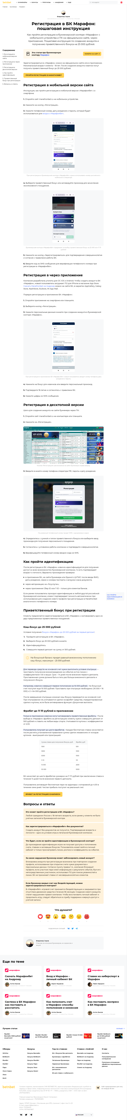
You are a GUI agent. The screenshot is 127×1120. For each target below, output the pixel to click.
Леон (4, 1075)
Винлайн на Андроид (85, 1053)
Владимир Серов (63, 16)
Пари (4, 1067)
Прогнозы (46, 2)
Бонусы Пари (32, 1064)
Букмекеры (22, 2)
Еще (69, 2)
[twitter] (26, 1115)
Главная (5, 7)
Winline (5, 1053)
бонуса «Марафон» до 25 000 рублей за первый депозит (68, 632)
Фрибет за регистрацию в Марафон (43, 794)
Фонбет (5, 1060)
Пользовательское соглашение (109, 1058)
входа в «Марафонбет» (53, 113)
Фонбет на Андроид (84, 1064)
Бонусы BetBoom (33, 1057)
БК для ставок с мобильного (62, 1073)
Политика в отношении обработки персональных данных (111, 1064)
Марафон (22, 7)
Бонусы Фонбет (33, 1060)
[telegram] (31, 1115)
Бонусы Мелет (32, 1071)
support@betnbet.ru (32, 1105)
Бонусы (35, 2)
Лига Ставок (7, 1071)
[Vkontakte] (69, 929)
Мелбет (5, 1064)
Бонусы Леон (32, 1067)
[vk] (21, 1115)
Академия (59, 2)
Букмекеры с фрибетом (61, 1057)
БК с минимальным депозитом (59, 1068)
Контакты (105, 1053)
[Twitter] (73, 929)
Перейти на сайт (91, 54)
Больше (119, 1028)
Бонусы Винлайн (33, 1053)
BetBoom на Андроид (85, 1057)
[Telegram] (76, 929)
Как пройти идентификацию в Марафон (114, 597)
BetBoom (6, 1057)
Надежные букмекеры (60, 1064)
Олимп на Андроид (84, 1067)
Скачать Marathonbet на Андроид (39, 286)
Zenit (4, 1078)
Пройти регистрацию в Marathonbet (44, 75)
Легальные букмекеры (60, 1060)
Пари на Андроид (83, 1060)
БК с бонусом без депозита (62, 1053)
